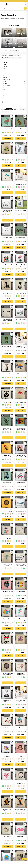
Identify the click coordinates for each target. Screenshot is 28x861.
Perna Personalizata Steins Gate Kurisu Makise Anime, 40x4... (7, 374)
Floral (23, 53)
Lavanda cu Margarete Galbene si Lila (7, 755)
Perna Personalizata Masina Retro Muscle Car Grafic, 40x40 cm (21, 429)
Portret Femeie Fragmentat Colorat (7, 537)
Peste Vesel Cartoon (7, 618)
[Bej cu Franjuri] (10, 132)
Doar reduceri (6, 101)
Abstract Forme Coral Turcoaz (7, 129)
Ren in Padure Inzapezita (21, 319)
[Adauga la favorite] (11, 116)
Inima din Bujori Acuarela (7, 782)
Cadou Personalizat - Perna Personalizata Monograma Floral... (21, 783)
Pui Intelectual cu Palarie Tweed (7, 347)
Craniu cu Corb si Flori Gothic (20, 701)
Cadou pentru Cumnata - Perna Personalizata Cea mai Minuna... (21, 565)
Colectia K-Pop (14, 50)
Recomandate (9, 109)
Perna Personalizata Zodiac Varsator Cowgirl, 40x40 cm (21, 619)
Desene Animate (6, 53)
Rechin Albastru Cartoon (7, 183)
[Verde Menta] (5, 214)
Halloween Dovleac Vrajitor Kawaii (7, 810)
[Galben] (8, 132)
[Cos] (25, 4)
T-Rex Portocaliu (20, 128)
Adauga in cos (7, 138)
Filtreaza (6, 62)
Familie (16, 53)
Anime (4, 55)
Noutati (15, 109)
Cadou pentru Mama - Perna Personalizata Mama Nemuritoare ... (20, 238)
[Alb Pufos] (24, 132)
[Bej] (21, 132)
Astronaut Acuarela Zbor (21, 155)
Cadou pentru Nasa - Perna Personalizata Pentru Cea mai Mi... (21, 674)
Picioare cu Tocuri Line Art (20, 537)
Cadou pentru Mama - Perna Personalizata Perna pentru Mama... (20, 401)
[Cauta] (25, 8)
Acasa (2, 12)
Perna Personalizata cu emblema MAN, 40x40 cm (7, 211)
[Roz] (5, 132)
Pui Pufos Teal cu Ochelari (20, 210)
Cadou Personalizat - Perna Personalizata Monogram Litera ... (7, 837)
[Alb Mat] (16, 214)
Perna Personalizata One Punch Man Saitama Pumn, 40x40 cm (7, 456)
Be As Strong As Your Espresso (7, 238)
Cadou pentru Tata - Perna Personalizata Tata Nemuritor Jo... (21, 184)
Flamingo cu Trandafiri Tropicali (20, 265)
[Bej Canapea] (19, 132)
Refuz (19, 859)
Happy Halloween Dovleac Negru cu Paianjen (7, 401)
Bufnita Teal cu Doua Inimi (7, 591)
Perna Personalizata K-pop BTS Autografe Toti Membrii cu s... (7, 701)
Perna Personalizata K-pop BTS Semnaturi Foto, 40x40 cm (21, 292)
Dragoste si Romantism (15, 55)
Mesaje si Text (6, 57)
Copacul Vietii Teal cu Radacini (7, 565)
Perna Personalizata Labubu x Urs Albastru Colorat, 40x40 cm (20, 728)
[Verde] (3, 132)
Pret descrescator (5, 111)
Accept (24, 859)
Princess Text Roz (20, 836)
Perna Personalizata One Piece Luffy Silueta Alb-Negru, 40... (21, 347)
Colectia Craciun (16, 57)
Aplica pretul (14, 97)
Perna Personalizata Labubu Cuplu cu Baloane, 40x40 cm (21, 483)
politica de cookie (4, 859)
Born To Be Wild (7, 646)
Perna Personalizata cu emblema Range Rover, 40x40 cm (7, 320)
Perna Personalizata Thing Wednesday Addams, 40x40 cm (7, 510)
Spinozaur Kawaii (20, 373)
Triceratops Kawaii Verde (7, 155)
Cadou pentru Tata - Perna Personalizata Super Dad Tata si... (7, 429)
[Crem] (24, 214)
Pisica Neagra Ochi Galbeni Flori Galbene (7, 292)
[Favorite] (22, 4)
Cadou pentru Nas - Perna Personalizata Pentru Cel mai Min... (20, 510)
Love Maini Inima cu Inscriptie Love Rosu (7, 728)
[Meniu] (2, 4)
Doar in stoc (6, 102)
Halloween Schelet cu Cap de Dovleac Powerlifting (20, 810)
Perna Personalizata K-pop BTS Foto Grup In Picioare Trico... (7, 483)
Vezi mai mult (4, 22)
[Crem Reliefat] (24, 268)
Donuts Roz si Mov (21, 646)
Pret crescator (22, 109)
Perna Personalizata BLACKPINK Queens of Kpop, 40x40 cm (21, 456)
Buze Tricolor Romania (20, 591)
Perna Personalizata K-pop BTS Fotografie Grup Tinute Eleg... (7, 265)
